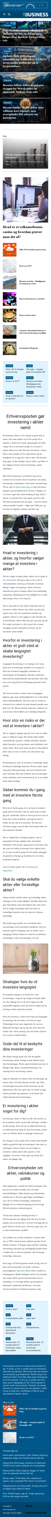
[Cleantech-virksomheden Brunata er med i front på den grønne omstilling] (9, 332)
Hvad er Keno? (12, 1309)
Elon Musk (25, 1271)
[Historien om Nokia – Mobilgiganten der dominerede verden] (9, 282)
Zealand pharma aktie (14, 1318)
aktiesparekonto (35, 815)
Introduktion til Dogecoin (28, 348)
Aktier (28, 1305)
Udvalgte (29, 366)
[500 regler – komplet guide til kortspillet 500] (9, 1423)
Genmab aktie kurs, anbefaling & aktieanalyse (13, 1330)
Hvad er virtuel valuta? (27, 315)
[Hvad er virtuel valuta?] (9, 315)
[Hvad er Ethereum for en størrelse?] (9, 299)
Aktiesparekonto (32, 1327)
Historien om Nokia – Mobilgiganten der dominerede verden (35, 384)
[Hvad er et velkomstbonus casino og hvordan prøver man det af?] (25, 200)
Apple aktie (30, 1318)
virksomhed (11, 580)
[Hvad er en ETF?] (9, 266)
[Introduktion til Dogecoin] (9, 348)
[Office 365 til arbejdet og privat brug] (9, 250)
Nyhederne (7, 25)
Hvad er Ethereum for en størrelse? (32, 299)
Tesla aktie (30, 1309)
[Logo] (35, 14)
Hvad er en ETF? (25, 266)
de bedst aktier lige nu (23, 487)
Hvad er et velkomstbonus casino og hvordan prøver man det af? (22, 232)
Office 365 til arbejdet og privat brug (32, 250)
